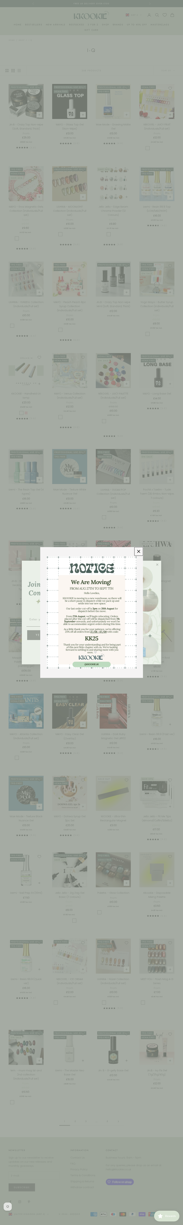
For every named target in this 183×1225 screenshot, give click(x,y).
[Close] (138, 551)
